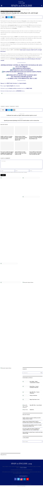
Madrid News (15, 11)
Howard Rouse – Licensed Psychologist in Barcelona (34, 387)
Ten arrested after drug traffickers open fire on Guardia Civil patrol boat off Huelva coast (35, 137)
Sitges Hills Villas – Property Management (34, 392)
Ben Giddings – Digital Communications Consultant (34, 382)
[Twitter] (18, 479)
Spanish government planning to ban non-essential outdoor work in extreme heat (21, 120)
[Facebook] (15, 479)
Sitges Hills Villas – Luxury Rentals (36, 405)
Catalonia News (11, 11)
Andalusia (2, 106)
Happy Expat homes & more (34, 399)
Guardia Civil (12, 106)
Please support (4, 85)
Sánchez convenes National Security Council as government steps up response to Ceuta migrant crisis (32, 422)
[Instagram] (21, 479)
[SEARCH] (41, 373)
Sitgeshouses (32, 409)
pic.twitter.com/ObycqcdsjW (21, 77)
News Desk (3, 14)
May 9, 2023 (33, 78)
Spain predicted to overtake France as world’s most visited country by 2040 (20, 153)
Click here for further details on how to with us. (13, 91)
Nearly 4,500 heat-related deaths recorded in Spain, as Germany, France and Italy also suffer (35, 153)
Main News (19, 11)
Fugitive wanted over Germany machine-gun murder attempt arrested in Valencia (6, 137)
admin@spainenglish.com (23, 475)
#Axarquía (23, 67)
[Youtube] (27, 479)
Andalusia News (2, 11)
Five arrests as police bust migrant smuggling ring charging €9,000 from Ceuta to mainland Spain (7, 153)
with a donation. (13, 85)
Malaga (17, 106)
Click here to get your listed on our (16, 88)
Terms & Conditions (23, 467)
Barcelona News (7, 11)
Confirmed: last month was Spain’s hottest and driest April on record (21, 115)
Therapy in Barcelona (33, 395)
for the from (13, 83)
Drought (7, 106)
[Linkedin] (24, 479)
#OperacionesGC (7, 65)
